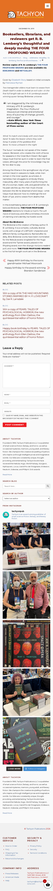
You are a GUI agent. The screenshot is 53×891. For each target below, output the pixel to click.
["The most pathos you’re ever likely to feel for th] (26, 741)
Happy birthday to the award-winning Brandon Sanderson (25, 269)
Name (7, 395)
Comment (9, 366)
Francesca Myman (14, 83)
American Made (12, 877)
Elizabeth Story (19, 80)
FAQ (7, 849)
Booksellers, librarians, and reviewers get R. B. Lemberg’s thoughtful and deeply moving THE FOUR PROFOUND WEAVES (26, 43)
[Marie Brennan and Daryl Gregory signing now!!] (26, 595)
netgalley (43, 58)
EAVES (20, 68)
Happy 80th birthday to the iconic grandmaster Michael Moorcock (25, 262)
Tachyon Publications (35, 829)
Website (7, 411)
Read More (7, 475)
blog (25, 58)
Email (7, 403)
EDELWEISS (9, 71)
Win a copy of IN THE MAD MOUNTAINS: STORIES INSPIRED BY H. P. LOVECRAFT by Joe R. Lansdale (26, 296)
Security (33, 849)
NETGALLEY (26, 71)
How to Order (11, 846)
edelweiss (34, 58)
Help (7, 881)
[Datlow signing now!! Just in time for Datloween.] (26, 692)
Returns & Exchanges (14, 859)
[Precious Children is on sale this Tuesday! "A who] (26, 643)
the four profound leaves (27, 60)
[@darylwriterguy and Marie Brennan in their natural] (26, 546)
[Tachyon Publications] (25, 19)
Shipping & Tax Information (11, 854)
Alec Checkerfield (12, 58)
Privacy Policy (35, 846)
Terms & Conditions (38, 853)
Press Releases (11, 873)
